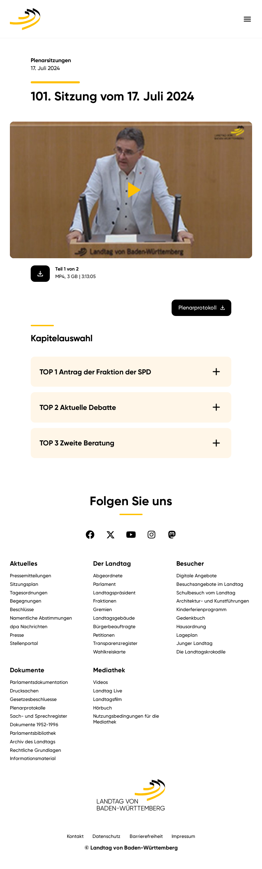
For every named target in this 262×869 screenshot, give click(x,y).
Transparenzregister (115, 643)
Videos (100, 682)
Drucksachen (24, 690)
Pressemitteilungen (30, 575)
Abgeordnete (107, 575)
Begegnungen (25, 601)
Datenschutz (106, 836)
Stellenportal (24, 643)
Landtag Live (107, 690)
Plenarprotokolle (27, 708)
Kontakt (75, 836)
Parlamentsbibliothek (33, 733)
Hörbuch (102, 708)
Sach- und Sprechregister (38, 716)
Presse (17, 635)
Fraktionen (104, 601)
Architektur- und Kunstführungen (212, 601)
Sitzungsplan (24, 584)
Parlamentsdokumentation (39, 682)
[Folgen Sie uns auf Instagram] (151, 534)
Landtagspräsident (114, 592)
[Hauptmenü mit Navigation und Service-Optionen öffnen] (247, 19)
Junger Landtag (194, 643)
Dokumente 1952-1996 (34, 724)
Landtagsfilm (107, 699)
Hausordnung (191, 626)
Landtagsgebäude (114, 618)
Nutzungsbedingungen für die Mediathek (126, 719)
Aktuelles (24, 563)
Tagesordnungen (28, 592)
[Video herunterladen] (40, 273)
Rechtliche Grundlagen (35, 750)
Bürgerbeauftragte (114, 626)
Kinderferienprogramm (201, 609)
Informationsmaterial (33, 758)
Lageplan (187, 635)
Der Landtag (112, 563)
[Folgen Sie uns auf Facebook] (90, 534)
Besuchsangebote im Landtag (209, 584)
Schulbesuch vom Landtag (205, 592)
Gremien (102, 609)
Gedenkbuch (190, 618)
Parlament (104, 584)
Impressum (183, 836)
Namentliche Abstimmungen (41, 618)
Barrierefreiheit (146, 836)
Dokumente (27, 670)
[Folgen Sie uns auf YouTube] (131, 534)
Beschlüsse (22, 609)
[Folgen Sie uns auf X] (110, 534)
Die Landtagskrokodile (200, 651)
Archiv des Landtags (32, 741)
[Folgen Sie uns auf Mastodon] (171, 534)
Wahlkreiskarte (109, 651)
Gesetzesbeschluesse (33, 699)
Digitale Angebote (196, 575)
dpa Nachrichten (28, 626)
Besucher (190, 563)
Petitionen (104, 635)
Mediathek (109, 670)
